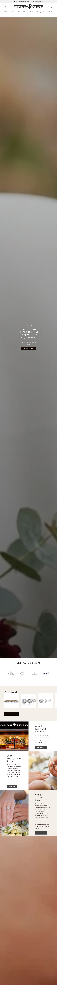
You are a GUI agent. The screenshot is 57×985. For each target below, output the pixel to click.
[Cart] (52, 7)
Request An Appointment (6, 12)
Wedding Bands (30, 12)
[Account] (48, 7)
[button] (52, 702)
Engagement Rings (21, 12)
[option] (28, 337)
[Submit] (4, 6)
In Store (44, 12)
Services (51, 11)
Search (7, 7)
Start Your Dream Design (14, 13)
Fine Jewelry (38, 12)
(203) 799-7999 (25, 1)
